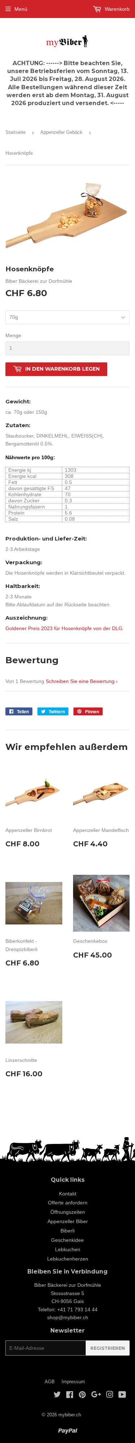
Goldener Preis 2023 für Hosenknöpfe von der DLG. (64, 628)
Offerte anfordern (67, 1202)
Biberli (67, 1231)
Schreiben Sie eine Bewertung (80, 681)
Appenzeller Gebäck (61, 132)
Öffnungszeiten (67, 1212)
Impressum (73, 1381)
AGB (50, 1381)
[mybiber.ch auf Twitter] (57, 1395)
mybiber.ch (69, 1414)
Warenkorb (116, 9)
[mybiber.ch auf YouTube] (122, 1395)
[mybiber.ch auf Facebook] (69, 1395)
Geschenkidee (67, 1240)
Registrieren (107, 1348)
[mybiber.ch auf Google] (96, 1395)
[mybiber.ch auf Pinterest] (82, 1395)
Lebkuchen (67, 1249)
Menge (13, 335)
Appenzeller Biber (68, 1221)
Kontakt (67, 1194)
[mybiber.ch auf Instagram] (109, 1395)
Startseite (15, 132)
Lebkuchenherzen (67, 1259)
